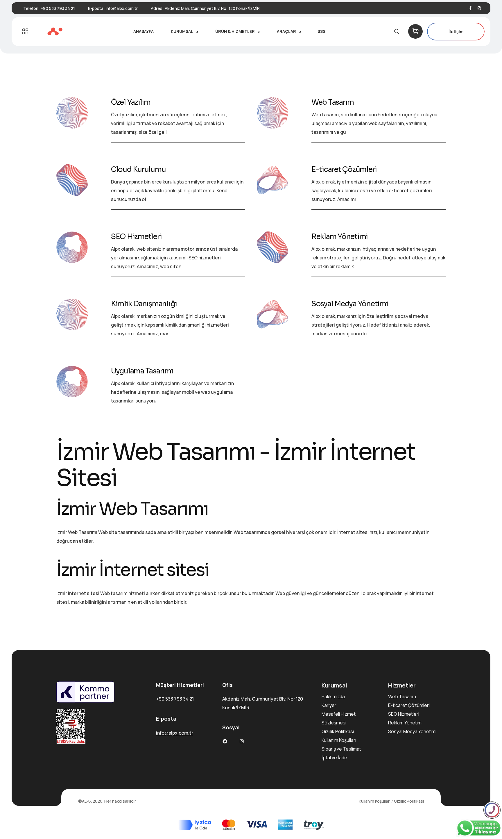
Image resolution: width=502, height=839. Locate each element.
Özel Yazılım (130, 102)
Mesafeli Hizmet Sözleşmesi (339, 718)
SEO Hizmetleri (136, 236)
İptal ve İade (334, 757)
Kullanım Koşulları (339, 740)
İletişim (456, 31)
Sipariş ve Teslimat (341, 749)
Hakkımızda (333, 696)
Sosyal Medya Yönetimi (349, 303)
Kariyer (329, 705)
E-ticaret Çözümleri (344, 169)
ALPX (87, 801)
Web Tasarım (332, 102)
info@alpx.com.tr (122, 8)
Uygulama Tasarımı (142, 370)
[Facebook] (470, 8)
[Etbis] (101, 726)
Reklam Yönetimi (339, 236)
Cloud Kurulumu (138, 169)
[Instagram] (479, 8)
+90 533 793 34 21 (58, 8)
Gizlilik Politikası (338, 731)
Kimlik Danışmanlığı (144, 303)
